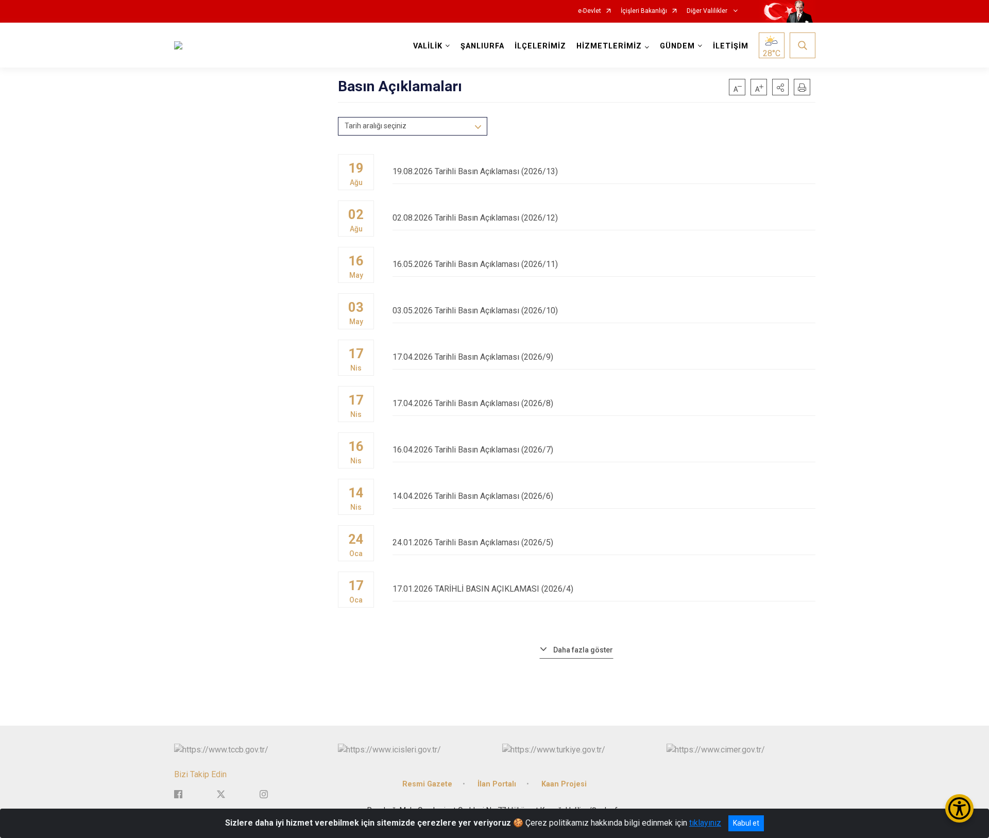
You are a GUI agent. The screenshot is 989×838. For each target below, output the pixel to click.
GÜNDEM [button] (677, 46)
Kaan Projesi (564, 784)
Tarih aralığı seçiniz (375, 126)
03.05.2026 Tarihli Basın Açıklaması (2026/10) (475, 310)
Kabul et (746, 823)
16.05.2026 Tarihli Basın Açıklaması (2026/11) (475, 264)
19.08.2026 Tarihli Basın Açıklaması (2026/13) (475, 171)
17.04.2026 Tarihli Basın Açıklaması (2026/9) (473, 357)
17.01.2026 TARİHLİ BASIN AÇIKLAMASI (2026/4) (483, 589)
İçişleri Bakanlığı (644, 11)
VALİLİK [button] (427, 46)
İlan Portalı (497, 784)
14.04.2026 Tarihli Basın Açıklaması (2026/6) (473, 496)
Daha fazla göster (583, 650)
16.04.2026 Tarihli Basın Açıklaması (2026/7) (473, 450)
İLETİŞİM (730, 46)
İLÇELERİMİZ (540, 46)
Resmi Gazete (427, 784)
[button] (780, 87)
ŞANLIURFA (482, 46)
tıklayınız (705, 823)
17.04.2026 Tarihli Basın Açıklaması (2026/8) (473, 403)
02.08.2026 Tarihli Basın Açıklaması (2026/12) (475, 218)
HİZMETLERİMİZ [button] (609, 46)
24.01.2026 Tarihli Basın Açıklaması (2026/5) (473, 542)
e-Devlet (589, 11)
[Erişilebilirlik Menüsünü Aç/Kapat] (959, 808)
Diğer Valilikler (708, 11)
